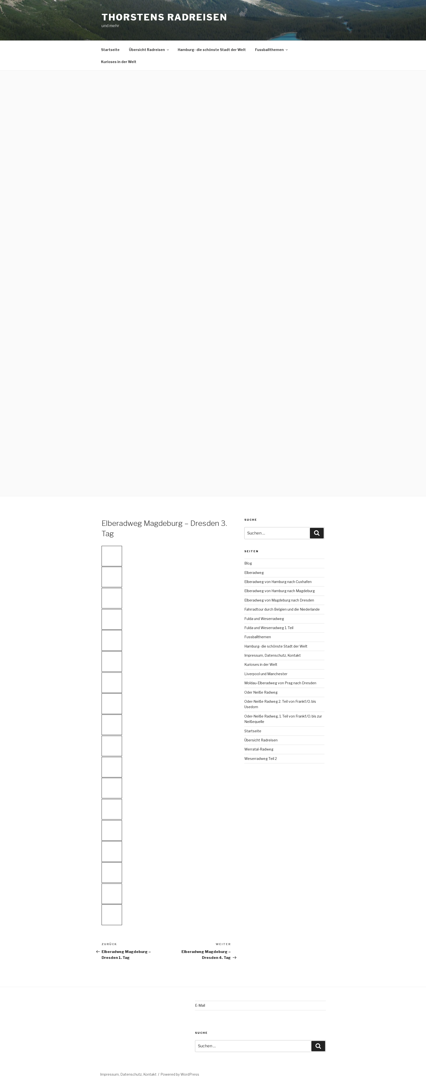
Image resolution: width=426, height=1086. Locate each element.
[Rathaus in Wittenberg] (112, 894)
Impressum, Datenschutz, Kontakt (272, 655)
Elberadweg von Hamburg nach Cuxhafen (278, 582)
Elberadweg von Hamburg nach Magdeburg (279, 591)
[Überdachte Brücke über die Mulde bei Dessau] (112, 556)
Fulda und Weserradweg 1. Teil (268, 628)
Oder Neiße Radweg (261, 692)
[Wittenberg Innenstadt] (112, 788)
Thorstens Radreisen (165, 17)
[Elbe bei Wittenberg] (112, 767)
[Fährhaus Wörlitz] (112, 703)
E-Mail (200, 1005)
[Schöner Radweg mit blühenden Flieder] (112, 661)
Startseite (110, 50)
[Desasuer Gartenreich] (112, 619)
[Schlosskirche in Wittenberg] (112, 830)
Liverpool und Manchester (265, 674)
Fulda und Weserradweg (264, 619)
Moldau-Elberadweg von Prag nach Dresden (280, 683)
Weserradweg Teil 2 (260, 758)
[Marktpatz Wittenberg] (112, 809)
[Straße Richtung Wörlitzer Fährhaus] (112, 682)
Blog (248, 563)
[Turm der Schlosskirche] (112, 872)
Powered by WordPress (179, 1074)
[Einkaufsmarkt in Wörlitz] (112, 640)
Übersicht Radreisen (147, 50)
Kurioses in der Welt (118, 62)
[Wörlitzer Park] (112, 577)
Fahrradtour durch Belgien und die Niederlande (282, 609)
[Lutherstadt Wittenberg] (112, 914)
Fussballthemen (269, 50)
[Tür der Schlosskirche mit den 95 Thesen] (112, 851)
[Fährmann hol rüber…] (112, 725)
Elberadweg (254, 572)
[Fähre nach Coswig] (112, 746)
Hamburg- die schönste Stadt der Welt (212, 50)
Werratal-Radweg (258, 749)
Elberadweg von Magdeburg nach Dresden (279, 600)
